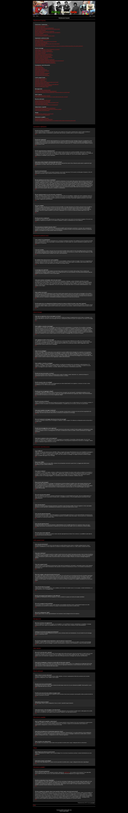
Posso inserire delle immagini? (41, 69)
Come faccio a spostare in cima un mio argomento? (45, 62)
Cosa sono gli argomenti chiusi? (41, 74)
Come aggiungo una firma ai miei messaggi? (44, 51)
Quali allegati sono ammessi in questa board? (44, 113)
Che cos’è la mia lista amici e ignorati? (42, 95)
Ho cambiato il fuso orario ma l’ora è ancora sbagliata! (46, 41)
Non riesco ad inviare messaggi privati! (43, 90)
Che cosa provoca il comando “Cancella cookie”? (45, 35)
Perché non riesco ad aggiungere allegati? (43, 57)
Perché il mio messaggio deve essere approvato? (45, 61)
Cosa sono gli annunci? (40, 71)
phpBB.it (67, 811)
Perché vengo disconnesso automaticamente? (44, 27)
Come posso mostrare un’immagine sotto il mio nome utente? (47, 43)
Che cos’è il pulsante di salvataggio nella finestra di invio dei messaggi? (49, 60)
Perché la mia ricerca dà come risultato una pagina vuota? (47, 102)
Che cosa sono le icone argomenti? (42, 75)
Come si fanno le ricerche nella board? (43, 100)
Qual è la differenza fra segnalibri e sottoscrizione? (45, 108)
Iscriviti (93, 15)
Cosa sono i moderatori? (40, 79)
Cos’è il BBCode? (38, 66)
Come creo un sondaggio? (40, 52)
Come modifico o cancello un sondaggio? (43, 53)
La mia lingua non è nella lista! (41, 42)
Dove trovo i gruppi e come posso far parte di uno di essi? (46, 82)
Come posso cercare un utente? (41, 103)
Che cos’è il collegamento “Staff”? (42, 86)
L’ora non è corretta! (39, 40)
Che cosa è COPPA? (39, 33)
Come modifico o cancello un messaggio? (43, 50)
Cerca (37, 15)
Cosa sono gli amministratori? (41, 78)
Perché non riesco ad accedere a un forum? (44, 55)
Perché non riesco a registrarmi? (41, 34)
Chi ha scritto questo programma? (42, 118)
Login (90, 15)
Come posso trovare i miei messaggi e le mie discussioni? (46, 104)
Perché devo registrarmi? (40, 26)
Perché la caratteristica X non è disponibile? (44, 119)
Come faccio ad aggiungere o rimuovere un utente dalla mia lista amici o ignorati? (51, 96)
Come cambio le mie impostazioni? (42, 39)
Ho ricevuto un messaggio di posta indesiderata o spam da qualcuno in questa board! (52, 92)
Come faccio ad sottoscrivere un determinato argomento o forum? (48, 109)
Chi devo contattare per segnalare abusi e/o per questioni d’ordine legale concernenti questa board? (55, 120)
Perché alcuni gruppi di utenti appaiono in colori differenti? (47, 84)
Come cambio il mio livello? (40, 44)
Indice (34, 805)
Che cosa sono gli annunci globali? (42, 70)
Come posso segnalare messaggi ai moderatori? (45, 59)
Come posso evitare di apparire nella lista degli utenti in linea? (47, 29)
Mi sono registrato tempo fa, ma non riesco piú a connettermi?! (47, 32)
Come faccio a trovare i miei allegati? (42, 114)
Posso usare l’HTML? (39, 67)
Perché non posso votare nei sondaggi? (43, 56)
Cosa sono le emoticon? (40, 68)
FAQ (34, 15)
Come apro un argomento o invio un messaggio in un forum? (47, 49)
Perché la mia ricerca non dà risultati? (42, 101)
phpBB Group (67, 772)
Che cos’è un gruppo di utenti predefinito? (43, 85)
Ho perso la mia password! (40, 30)
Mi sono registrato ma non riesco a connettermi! (44, 31)
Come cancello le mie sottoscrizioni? (42, 110)
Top (36, 134)
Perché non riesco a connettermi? (42, 25)
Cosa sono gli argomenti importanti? (42, 73)
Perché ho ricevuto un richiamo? (41, 58)
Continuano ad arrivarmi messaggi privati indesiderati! (46, 91)
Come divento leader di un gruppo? (42, 83)
